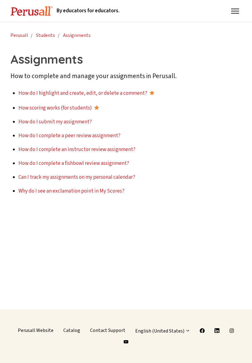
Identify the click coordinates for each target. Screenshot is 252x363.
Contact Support (107, 330)
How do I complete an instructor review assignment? (77, 149)
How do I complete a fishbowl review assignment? (73, 163)
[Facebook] (202, 330)
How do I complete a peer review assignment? (69, 135)
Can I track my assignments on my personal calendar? (76, 177)
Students (45, 35)
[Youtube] (126, 341)
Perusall (19, 35)
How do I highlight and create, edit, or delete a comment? (82, 93)
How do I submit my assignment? (55, 122)
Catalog (71, 330)
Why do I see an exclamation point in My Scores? (71, 191)
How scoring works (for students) (55, 108)
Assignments (77, 35)
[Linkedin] (217, 330)
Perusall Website (35, 330)
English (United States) (160, 331)
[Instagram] (231, 330)
